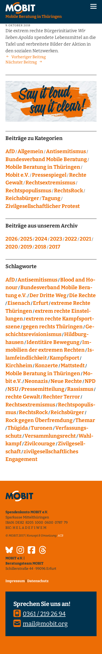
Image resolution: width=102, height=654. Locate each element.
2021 (85, 239)
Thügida (17, 428)
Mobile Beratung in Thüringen (42, 167)
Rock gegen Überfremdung (39, 420)
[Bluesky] (9, 550)
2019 (26, 247)
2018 (40, 247)
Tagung (51, 198)
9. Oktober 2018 (17, 25)
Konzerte (46, 365)
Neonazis (36, 381)
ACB (60, 535)
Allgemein (30, 151)
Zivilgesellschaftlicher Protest (42, 206)
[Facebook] (31, 551)
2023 (56, 239)
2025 (26, 239)
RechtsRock (68, 190)
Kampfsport (64, 358)
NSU (13, 389)
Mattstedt (73, 365)
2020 (11, 247)
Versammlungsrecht (50, 436)
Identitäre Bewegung (52, 342)
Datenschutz (38, 581)
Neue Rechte (66, 381)
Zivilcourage (39, 443)
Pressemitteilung (42, 389)
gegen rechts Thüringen (53, 326)
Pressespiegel (49, 175)
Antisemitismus (66, 151)
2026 (11, 239)
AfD (10, 151)
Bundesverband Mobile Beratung (46, 159)
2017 (54, 247)
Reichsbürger (22, 198)
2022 (71, 239)
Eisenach (18, 303)
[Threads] (42, 551)
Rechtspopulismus (28, 190)
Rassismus (80, 389)
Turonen (41, 428)
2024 (41, 239)
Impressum (15, 581)
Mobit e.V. (17, 175)
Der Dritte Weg (47, 295)
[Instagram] (20, 551)
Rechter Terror (61, 397)
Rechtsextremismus (50, 182)
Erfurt (40, 303)
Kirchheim (18, 365)
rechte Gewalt (22, 397)
